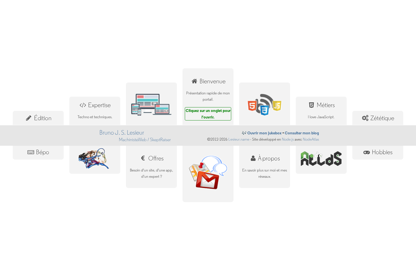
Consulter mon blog (302, 133)
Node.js (288, 139)
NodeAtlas (311, 139)
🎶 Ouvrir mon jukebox (262, 133)
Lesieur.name (238, 139)
